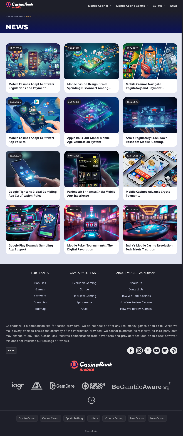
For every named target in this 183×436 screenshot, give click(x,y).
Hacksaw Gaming (84, 296)
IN (9, 350)
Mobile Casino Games (130, 5)
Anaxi (84, 309)
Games (40, 289)
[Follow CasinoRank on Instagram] (139, 350)
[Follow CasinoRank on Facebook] (130, 350)
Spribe (84, 289)
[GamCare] (62, 386)
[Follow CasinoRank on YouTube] (156, 350)
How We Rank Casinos (136, 296)
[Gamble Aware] (141, 386)
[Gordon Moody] (93, 386)
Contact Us (135, 289)
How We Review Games (136, 309)
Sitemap (40, 309)
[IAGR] (18, 386)
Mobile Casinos (98, 5)
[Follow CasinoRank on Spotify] (165, 350)
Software (40, 296)
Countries (40, 302)
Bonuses (40, 283)
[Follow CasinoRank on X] (148, 350)
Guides (157, 5)
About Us (136, 283)
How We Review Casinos (136, 302)
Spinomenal (84, 302)
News (173, 5)
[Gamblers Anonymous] (37, 386)
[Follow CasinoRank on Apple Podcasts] (173, 350)
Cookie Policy (91, 431)
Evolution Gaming (84, 283)
